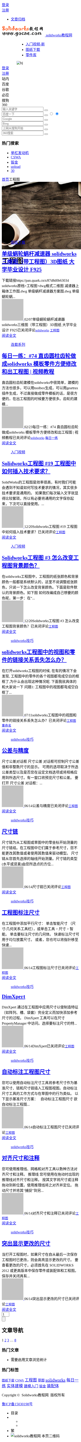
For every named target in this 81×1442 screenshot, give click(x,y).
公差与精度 (15, 751)
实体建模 (15, 1386)
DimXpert (13, 996)
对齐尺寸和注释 (21, 1158)
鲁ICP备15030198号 (17, 1404)
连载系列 (18, 344)
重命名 (6, 725)
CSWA (16, 157)
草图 (41, 1380)
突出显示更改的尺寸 (26, 1243)
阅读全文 (9, 335)
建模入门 (31, 1386)
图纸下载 (33, 50)
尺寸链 (10, 832)
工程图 (54, 330)
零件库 (31, 55)
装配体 (53, 1386)
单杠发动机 (20, 153)
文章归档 (18, 19)
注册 (5, 10)
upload (15, 167)
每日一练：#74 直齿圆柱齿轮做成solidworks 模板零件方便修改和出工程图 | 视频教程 (39, 364)
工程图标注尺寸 (21, 913)
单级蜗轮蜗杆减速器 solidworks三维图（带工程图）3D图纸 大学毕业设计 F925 (39, 261)
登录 (5, 5)
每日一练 (51, 438)
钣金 (14, 162)
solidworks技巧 (22, 641)
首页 (5, 179)
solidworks (42, 330)
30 (12, 171)
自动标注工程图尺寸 (26, 1072)
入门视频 (18, 452)
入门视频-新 (35, 44)
